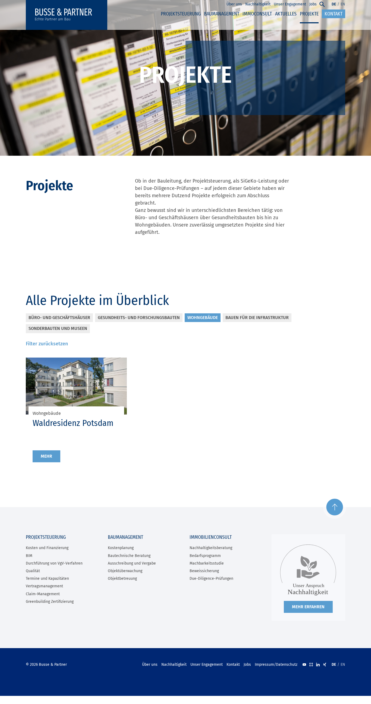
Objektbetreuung (122, 578)
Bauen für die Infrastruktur (257, 317)
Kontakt (233, 664)
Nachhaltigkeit (174, 664)
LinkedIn (318, 664)
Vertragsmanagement (44, 586)
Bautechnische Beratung (129, 555)
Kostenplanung (121, 548)
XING (325, 664)
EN (343, 4)
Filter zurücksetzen (47, 344)
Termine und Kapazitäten (47, 578)
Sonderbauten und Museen (58, 328)
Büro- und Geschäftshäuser (59, 317)
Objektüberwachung (125, 571)
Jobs (247, 664)
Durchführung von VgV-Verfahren (54, 563)
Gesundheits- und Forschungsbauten (139, 317)
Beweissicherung (204, 571)
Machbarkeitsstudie (207, 563)
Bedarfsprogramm (205, 555)
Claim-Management (43, 594)
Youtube (304, 664)
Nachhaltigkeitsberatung (211, 548)
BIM (29, 555)
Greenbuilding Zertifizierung (50, 601)
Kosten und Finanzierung (47, 548)
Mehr (46, 456)
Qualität (33, 571)
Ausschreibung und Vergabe (132, 563)
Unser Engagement (206, 664)
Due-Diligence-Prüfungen (211, 578)
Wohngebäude (202, 317)
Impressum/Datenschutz (276, 664)
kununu (311, 664)
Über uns (150, 664)
